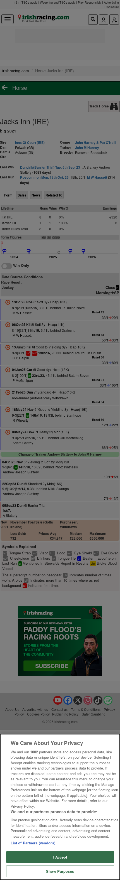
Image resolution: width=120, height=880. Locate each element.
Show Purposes (60, 871)
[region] (60, 807)
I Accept (60, 857)
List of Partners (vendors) (33, 842)
